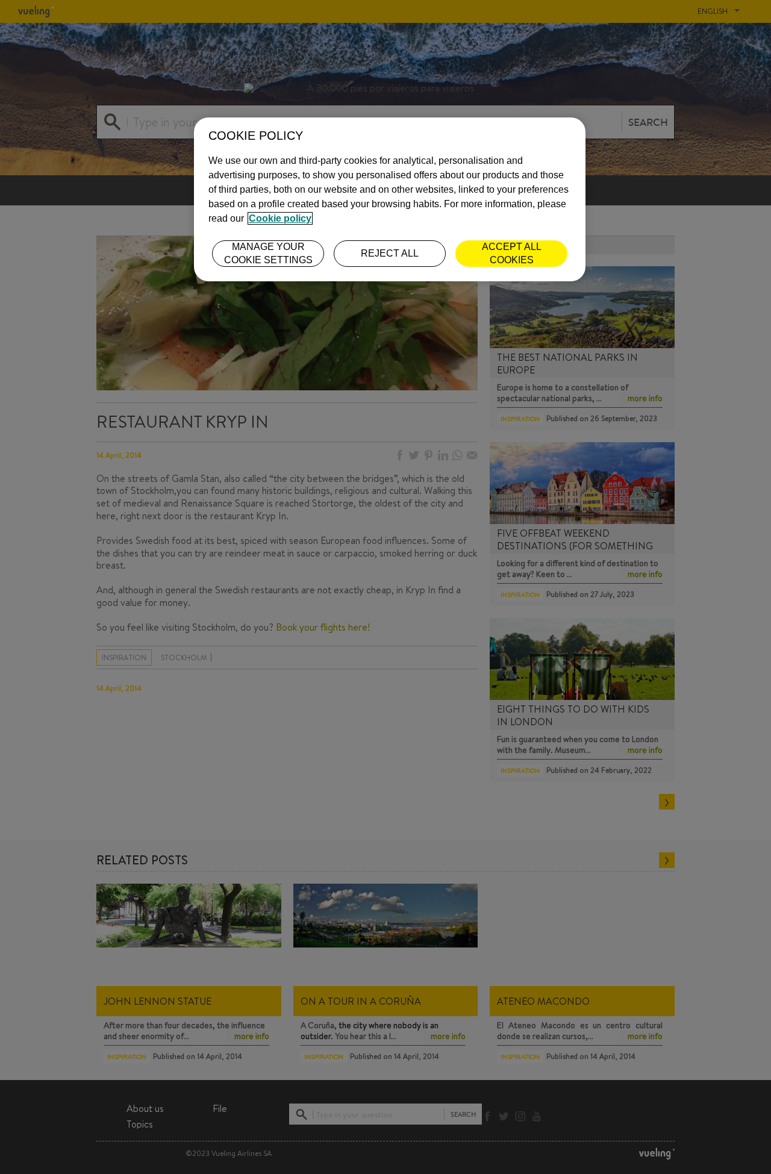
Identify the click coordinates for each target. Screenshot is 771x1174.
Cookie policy (280, 218)
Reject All (390, 253)
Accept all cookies (512, 253)
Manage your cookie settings (268, 253)
